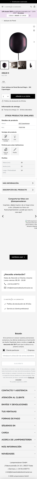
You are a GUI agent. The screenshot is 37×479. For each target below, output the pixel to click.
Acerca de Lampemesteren (17, 439)
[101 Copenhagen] (10, 82)
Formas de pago (11, 418)
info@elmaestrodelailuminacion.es (20, 288)
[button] (4, 65)
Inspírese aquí (17, 257)
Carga (5, 432)
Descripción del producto (15, 190)
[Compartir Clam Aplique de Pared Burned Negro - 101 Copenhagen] (34, 30)
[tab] (18, 390)
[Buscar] (31, 6)
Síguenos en (8, 425)
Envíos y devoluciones (15, 404)
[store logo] (14, 6)
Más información (11, 446)
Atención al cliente (13, 397)
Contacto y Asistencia (14, 390)
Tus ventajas (9, 411)
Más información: (11, 183)
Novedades (8, 453)
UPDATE (17, 15)
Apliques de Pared (10, 21)
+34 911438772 (13, 284)
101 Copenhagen (24, 123)
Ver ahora (21, 13)
